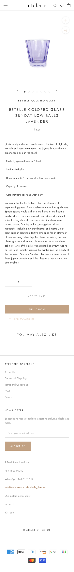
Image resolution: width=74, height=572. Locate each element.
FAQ (7, 391)
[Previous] (17, 91)
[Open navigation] (5, 5)
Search (8, 397)
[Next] (56, 91)
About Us (10, 372)
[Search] (55, 5)
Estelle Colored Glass (37, 100)
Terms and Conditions (16, 385)
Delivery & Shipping (15, 378)
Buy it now (37, 309)
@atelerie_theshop (36, 487)
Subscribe (17, 446)
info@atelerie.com (14, 487)
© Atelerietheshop (37, 529)
